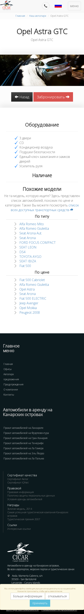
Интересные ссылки (19, 529)
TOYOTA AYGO (30, 256)
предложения (11, 379)
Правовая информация (20, 492)
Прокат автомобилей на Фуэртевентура (26, 433)
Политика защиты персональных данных (31, 495)
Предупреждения (13, 384)
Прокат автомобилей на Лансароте (23, 428)
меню (74, 6)
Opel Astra (27, 289)
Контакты (8, 394)
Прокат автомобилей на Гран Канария (25, 438)
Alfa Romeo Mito (31, 224)
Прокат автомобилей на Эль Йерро (23, 453)
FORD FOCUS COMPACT (37, 242)
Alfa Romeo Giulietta (34, 228)
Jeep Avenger (28, 303)
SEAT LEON (27, 247)
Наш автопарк (37, 16)
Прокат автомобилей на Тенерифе (23, 443)
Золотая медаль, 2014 (19, 509)
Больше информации (27, 596)
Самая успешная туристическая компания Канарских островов (37, 514)
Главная (20, 16)
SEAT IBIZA (27, 261)
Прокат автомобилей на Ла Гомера (23, 448)
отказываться (57, 596)
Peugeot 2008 (29, 312)
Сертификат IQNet (18, 482)
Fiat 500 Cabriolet (32, 280)
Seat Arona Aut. (30, 233)
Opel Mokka (28, 308)
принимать (40, 603)
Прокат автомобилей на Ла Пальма (23, 458)
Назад (23, 96)
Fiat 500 (25, 266)
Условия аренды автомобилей (24, 499)
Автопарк (8, 374)
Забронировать (51, 96)
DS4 (22, 252)
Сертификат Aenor (17, 479)
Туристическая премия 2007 (23, 519)
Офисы (7, 369)
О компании (10, 389)
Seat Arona (27, 238)
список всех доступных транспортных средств (45, 207)
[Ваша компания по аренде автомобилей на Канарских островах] (8, 5)
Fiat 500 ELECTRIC (32, 298)
